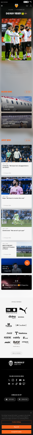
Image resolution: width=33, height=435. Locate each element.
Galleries (10, 9)
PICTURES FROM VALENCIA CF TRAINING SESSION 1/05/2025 (15, 122)
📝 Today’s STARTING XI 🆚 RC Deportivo (15, 285)
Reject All (16, 427)
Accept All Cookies (16, 432)
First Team (5, 164)
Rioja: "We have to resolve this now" (13, 198)
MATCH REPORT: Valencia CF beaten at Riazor (9, 247)
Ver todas (28, 92)
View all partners (16, 353)
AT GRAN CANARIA (8, 107)
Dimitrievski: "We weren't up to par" (14, 230)
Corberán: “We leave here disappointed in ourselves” (15, 166)
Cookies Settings (16, 422)
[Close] (31, 413)
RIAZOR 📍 (6, 269)
